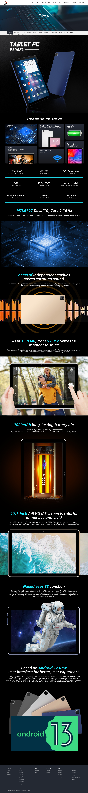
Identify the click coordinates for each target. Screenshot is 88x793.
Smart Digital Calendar (31, 32)
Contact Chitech (66, 2)
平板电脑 (40, 32)
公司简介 (9, 770)
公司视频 (37, 770)
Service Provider (61, 777)
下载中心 (74, 774)
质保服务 (60, 774)
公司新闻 (48, 770)
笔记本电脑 (16, 32)
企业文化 (9, 772)
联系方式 (74, 770)
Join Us (73, 775)
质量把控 (60, 770)
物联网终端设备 (62, 32)
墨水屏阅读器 (54, 32)
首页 (32, 2)
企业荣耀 (9, 774)
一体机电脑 (23, 32)
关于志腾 (37, 2)
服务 (60, 2)
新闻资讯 (54, 2)
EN (83, 2)
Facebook (74, 781)
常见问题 (74, 772)
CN (80, 2)
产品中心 (44, 2)
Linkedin (74, 779)
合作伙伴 (60, 776)
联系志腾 (74, 2)
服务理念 (60, 772)
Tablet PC (10, 32)
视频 (49, 2)
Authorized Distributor (76, 777)
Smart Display (70, 32)
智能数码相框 (46, 32)
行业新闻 (48, 772)
